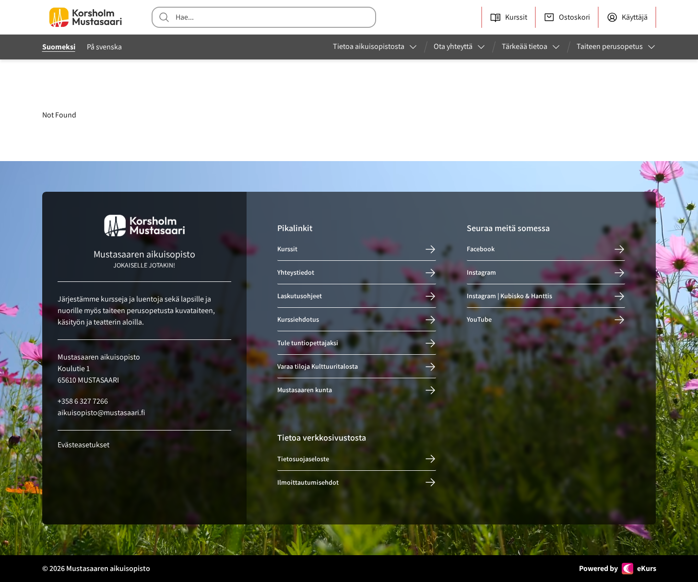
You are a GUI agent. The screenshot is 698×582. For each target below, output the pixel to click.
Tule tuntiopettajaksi (307, 343)
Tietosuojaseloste (303, 458)
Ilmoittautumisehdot (308, 482)
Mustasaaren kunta (304, 390)
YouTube (479, 319)
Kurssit (287, 249)
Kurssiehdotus (298, 319)
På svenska (104, 47)
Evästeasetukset (83, 445)
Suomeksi (58, 47)
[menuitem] (375, 47)
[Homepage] (85, 17)
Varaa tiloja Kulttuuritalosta (317, 366)
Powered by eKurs (617, 568)
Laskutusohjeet (299, 296)
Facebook (481, 249)
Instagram (481, 272)
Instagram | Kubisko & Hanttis (509, 296)
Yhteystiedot (295, 272)
